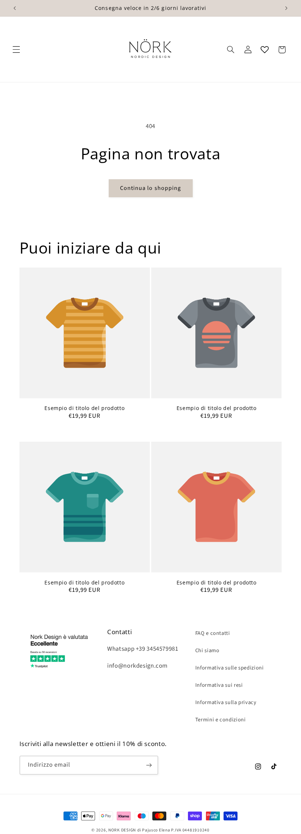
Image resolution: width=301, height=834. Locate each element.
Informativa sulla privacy (226, 702)
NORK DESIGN (122, 830)
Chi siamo (207, 650)
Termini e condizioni (220, 720)
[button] (16, 49)
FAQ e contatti (212, 633)
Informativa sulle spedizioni (229, 668)
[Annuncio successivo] (286, 8)
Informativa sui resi (219, 685)
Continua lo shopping (150, 188)
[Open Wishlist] (264, 49)
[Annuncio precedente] (15, 8)
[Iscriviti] (148, 765)
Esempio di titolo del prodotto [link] (84, 408)
